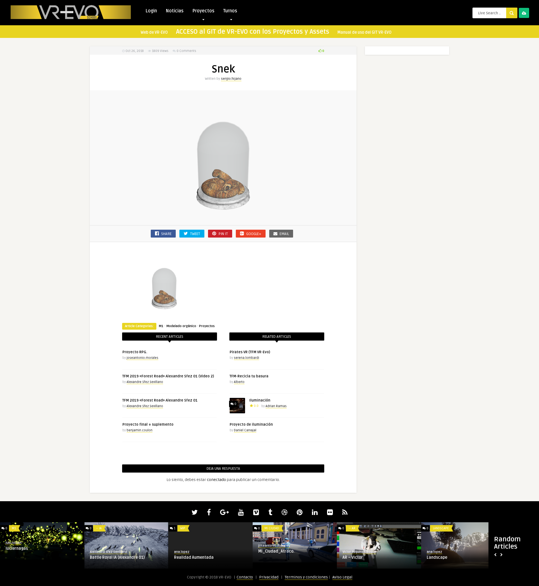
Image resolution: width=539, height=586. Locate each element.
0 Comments (186, 51)
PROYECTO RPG (441, 557)
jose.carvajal (185, 550)
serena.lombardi (246, 358)
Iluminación (259, 400)
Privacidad (268, 577)
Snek (11, 557)
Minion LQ (352, 557)
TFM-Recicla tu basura (249, 376)
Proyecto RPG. (134, 352)
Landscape (189, 528)
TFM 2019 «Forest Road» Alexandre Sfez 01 (160, 400)
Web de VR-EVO (154, 32)
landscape (185, 555)
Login (151, 11)
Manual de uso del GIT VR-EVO (364, 32)
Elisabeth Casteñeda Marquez (451, 552)
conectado (216, 479)
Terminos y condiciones (306, 577)
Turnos (230, 11)
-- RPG (438, 528)
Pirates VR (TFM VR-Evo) (250, 352)
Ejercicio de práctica (110, 557)
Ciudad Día (269, 556)
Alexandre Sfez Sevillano (145, 382)
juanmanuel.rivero (273, 551)
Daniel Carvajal (245, 430)
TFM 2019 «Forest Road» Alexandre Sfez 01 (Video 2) (168, 376)
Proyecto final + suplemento (147, 424)
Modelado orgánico (181, 326)
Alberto (239, 382)
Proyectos (203, 11)
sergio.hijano (231, 79)
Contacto (245, 577)
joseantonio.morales (142, 358)
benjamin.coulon (139, 430)
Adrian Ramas (276, 406)
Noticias (175, 11)
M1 (161, 326)
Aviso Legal (342, 577)
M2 (268, 528)
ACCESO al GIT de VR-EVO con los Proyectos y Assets (252, 32)
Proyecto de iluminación (251, 424)
